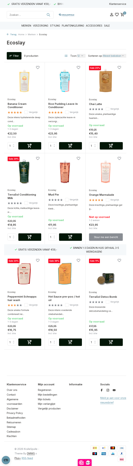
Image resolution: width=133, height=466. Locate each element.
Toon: (73, 55)
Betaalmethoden (16, 417)
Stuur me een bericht (106, 237)
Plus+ (18, 458)
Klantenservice (117, 3)
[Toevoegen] (29, 146)
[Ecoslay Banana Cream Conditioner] (24, 81)
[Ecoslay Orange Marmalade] (106, 172)
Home (21, 34)
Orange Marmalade (101, 194)
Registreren (44, 389)
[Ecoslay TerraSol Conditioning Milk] (24, 172)
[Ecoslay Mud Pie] (65, 172)
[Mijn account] (111, 15)
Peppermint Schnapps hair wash (22, 298)
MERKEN (26, 25)
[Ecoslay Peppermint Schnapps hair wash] (24, 274)
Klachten (12, 436)
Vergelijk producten (49, 408)
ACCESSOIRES (94, 25)
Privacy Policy (15, 413)
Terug (13, 34)
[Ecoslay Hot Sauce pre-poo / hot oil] (65, 274)
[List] (66, 55)
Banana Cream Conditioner (17, 105)
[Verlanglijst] (117, 15)
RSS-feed (27, 458)
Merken (32, 34)
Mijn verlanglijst (46, 403)
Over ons (12, 389)
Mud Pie (53, 194)
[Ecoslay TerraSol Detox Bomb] (106, 274)
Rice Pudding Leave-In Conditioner (63, 105)
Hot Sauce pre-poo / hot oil (64, 298)
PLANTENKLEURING (73, 25)
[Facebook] (101, 390)
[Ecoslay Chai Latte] (106, 81)
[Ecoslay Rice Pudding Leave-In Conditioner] (65, 81)
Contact (11, 394)
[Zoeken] (48, 14)
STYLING (55, 25)
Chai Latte (95, 104)
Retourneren (14, 422)
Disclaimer (12, 408)
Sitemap (11, 426)
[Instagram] (108, 390)
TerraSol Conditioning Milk (22, 196)
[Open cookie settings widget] (6, 460)
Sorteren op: (95, 55)
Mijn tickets (44, 399)
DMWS (31, 453)
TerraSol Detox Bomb (103, 296)
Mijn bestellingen (47, 394)
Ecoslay (12, 99)
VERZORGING (40, 25)
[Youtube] (114, 390)
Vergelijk (33, 112)
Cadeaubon (13, 431)
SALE (107, 25)
